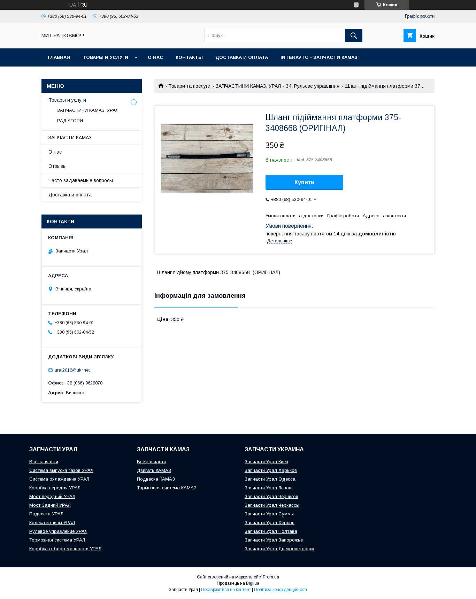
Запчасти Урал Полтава (271, 531)
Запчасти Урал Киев (266, 461)
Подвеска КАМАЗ (156, 479)
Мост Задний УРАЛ (50, 505)
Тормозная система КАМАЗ (167, 487)
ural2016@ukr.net (72, 370)
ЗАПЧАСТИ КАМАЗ (70, 137)
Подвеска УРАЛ (46, 513)
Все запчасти (43, 461)
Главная (59, 57)
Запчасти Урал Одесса (270, 479)
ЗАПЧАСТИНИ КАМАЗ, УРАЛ (248, 86)
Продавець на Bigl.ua (238, 583)
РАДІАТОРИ (70, 120)
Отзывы (57, 166)
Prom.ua (271, 577)
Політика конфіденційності (280, 589)
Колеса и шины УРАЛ (52, 522)
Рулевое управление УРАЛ (58, 531)
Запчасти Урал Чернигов (271, 496)
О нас (155, 57)
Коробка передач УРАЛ (54, 487)
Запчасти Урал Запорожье (274, 540)
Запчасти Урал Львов (268, 487)
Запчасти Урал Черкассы (272, 505)
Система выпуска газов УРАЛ (61, 470)
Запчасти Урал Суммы (269, 513)
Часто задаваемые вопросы (80, 180)
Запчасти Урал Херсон (269, 522)
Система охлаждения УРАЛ (59, 479)
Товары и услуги (105, 57)
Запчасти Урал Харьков (271, 470)
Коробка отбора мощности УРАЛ (65, 548)
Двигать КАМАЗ (154, 470)
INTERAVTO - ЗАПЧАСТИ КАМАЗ (319, 57)
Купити (304, 182)
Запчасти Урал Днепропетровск (279, 548)
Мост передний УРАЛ (52, 496)
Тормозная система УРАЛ (57, 540)
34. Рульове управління (312, 86)
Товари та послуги (189, 86)
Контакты (189, 57)
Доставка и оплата (241, 57)
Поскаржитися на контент (226, 589)
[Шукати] (353, 35)
